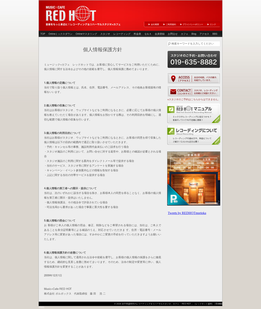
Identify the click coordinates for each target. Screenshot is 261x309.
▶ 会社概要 (153, 24)
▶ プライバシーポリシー (191, 24)
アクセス (204, 33)
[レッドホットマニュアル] (193, 113)
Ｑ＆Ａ (148, 33)
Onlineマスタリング (86, 33)
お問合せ (173, 33)
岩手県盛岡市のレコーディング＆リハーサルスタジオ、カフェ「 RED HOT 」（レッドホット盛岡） (71, 13)
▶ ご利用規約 (169, 24)
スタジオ (105, 33)
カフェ (184, 33)
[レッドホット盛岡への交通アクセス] (193, 78)
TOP (42, 33)
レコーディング (121, 33)
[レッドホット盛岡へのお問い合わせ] (193, 91)
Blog (193, 33)
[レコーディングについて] (193, 135)
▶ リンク (211, 24)
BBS (214, 33)
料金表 (137, 33)
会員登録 (160, 33)
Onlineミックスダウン (60, 33)
